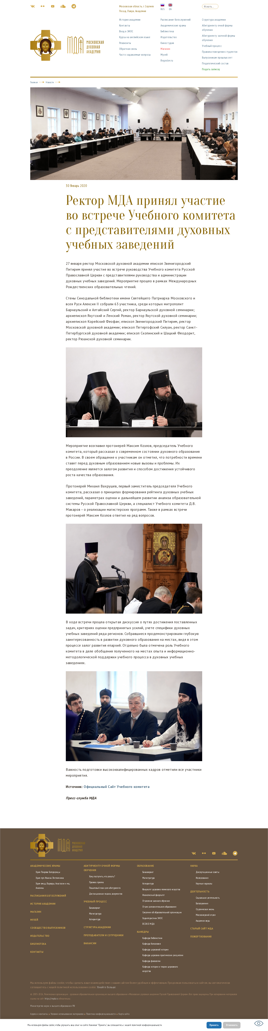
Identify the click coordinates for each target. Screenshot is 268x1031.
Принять (214, 1025)
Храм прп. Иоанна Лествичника (50, 877)
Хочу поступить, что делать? (102, 876)
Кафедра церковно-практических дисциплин (162, 955)
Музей (164, 54)
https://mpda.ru (52, 998)
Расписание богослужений (176, 19)
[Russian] (162, 4)
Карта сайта (124, 1014)
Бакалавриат (94, 907)
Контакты (124, 25)
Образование (145, 865)
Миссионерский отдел (206, 914)
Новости (50, 82)
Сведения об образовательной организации (162, 912)
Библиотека (167, 31)
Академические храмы (173, 25)
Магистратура (95, 913)
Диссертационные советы (208, 872)
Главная (34, 82)
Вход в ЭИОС (126, 31)
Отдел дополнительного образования (159, 906)
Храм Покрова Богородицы (48, 872)
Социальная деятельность (208, 897)
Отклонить (232, 1025)
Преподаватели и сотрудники (104, 935)
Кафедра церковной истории (155, 949)
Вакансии (90, 943)
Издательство (169, 37)
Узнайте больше (106, 987)
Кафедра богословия (151, 943)
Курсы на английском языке (134, 37)
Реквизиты (125, 43)
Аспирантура (94, 919)
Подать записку (211, 69)
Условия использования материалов (67, 1014)
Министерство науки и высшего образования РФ (52, 1005)
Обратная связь (128, 49)
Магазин (165, 49)
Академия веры (203, 920)
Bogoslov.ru (167, 60)
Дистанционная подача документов (105, 893)
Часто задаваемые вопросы (135, 54)
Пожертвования (201, 936)
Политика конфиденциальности (101, 1014)
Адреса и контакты (39, 1014)
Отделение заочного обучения (156, 900)
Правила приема (96, 882)
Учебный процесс (212, 46)
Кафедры (143, 931)
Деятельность (200, 891)
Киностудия (167, 43)
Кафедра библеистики (152, 938)
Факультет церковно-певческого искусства (161, 889)
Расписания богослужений (48, 895)
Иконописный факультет (153, 895)
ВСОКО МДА (148, 923)
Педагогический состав (215, 63)
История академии (130, 19)
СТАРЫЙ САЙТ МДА (201, 928)
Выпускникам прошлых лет (217, 57)
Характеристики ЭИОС (152, 918)
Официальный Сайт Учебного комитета (116, 786)
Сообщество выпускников (48, 927)
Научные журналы (204, 883)
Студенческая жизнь (205, 909)
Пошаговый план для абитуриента (105, 887)
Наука (194, 865)
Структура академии (214, 19)
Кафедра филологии (151, 961)
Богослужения (202, 903)
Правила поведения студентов (219, 51)
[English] (170, 4)
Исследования (202, 877)
